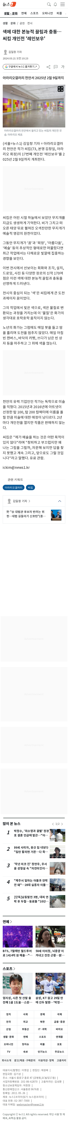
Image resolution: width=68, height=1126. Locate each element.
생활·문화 (8, 1036)
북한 (42, 1021)
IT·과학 (42, 1029)
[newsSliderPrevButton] (53, 824)
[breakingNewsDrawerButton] (55, 4)
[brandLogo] (9, 4)
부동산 (25, 1029)
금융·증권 (59, 1021)
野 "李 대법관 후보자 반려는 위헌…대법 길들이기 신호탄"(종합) (25, 514)
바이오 (59, 1029)
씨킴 (30, 487)
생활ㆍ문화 (9, 23)
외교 (25, 1021)
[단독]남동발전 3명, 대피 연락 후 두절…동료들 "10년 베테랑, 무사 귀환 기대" (31, 901)
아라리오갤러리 (13, 487)
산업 (8, 1029)
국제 (59, 1014)
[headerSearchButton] (49, 4)
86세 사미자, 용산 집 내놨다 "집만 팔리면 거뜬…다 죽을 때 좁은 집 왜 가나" (31, 852)
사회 (25, 1014)
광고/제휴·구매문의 (24, 1060)
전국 (8, 1021)
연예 (6, 921)
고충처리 (61, 1060)
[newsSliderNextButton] (62, 824)
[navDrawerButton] (62, 4)
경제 (42, 1014)
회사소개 (6, 1060)
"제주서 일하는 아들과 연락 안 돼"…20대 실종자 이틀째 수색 (31, 885)
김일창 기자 (15, 52)
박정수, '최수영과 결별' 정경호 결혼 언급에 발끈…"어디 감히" (31, 835)
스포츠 (8, 968)
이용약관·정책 (46, 1060)
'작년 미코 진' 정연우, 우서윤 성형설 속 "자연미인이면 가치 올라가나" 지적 (31, 868)
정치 (8, 1014)
